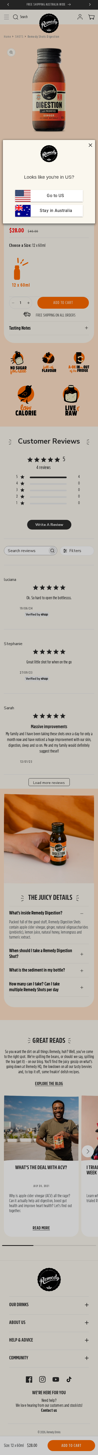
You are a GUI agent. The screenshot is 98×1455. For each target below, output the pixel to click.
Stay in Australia (55, 210)
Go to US (55, 195)
